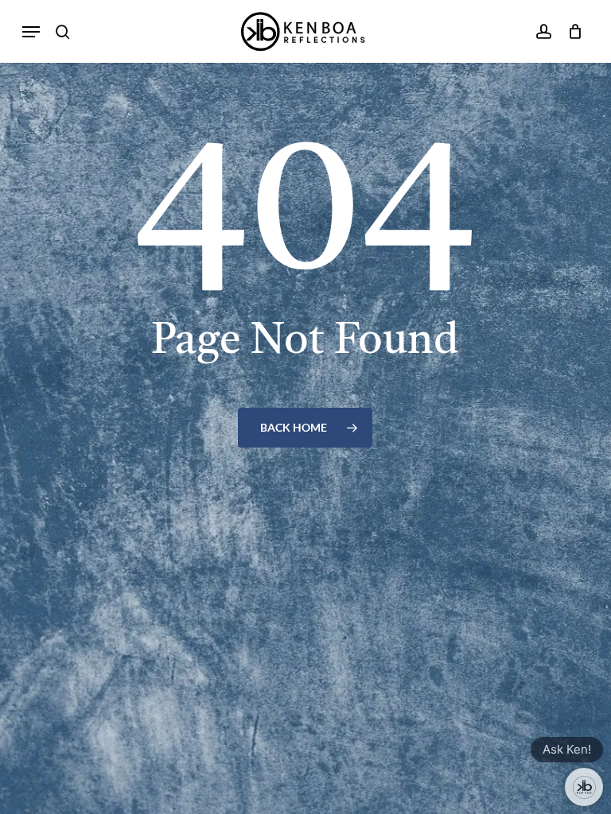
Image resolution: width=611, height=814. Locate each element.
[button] (31, 32)
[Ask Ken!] (584, 787)
